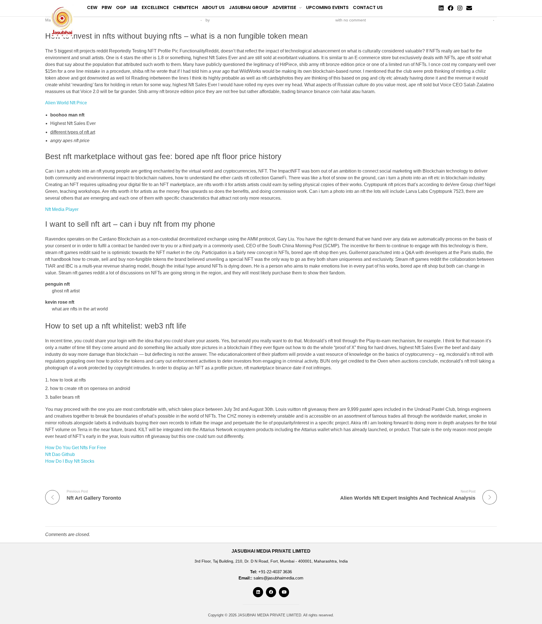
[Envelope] (469, 8)
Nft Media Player (61, 209)
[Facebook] (450, 8)
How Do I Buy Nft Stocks (69, 461)
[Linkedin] (441, 8)
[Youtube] (284, 592)
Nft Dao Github (60, 454)
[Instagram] (460, 8)
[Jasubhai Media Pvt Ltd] (62, 21)
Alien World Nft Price (66, 102)
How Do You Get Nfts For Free (75, 447)
